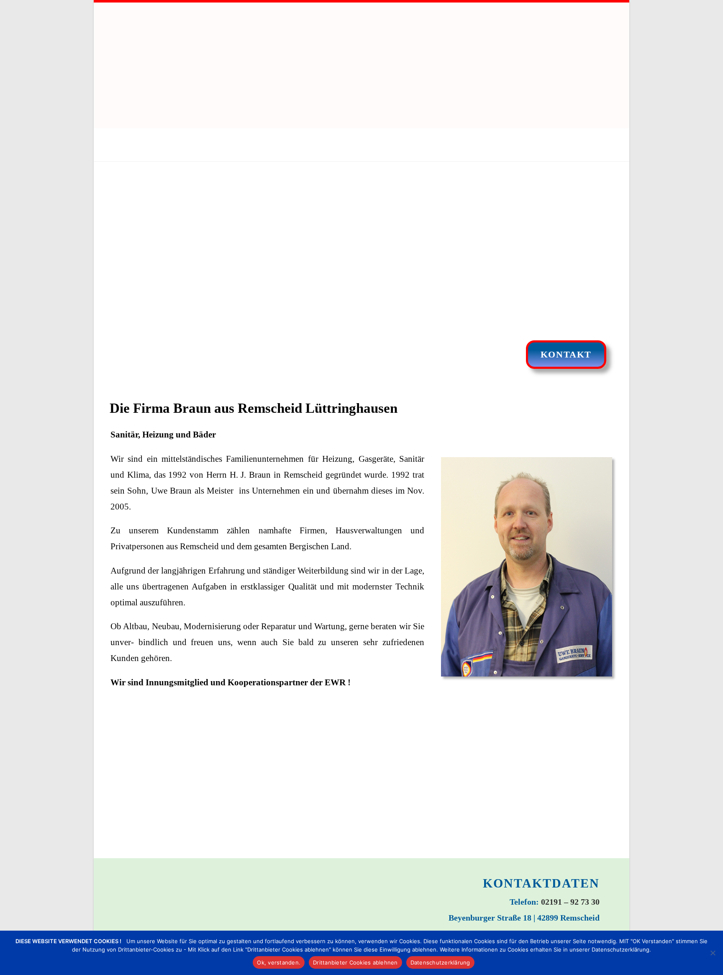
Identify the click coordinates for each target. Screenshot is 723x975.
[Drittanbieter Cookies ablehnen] (712, 953)
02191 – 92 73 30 (570, 901)
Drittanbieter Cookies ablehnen (355, 962)
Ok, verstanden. (278, 962)
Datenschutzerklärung (440, 962)
